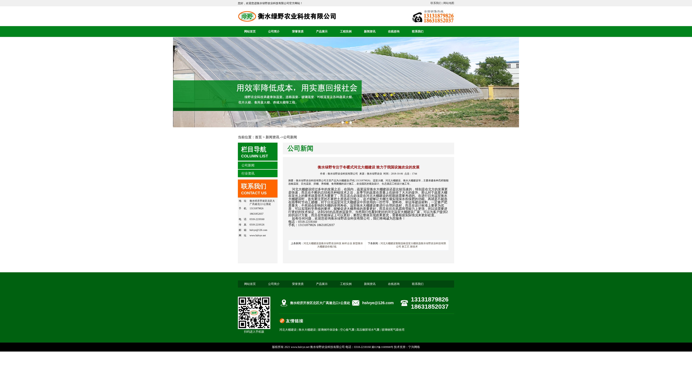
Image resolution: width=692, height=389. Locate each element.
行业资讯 (247, 173)
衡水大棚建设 (307, 329)
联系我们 (417, 31)
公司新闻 (247, 165)
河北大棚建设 (288, 329)
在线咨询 (394, 31)
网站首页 (250, 31)
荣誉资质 (298, 31)
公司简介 (274, 31)
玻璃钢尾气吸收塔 (393, 329)
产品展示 (322, 31)
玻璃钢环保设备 (328, 329)
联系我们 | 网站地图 (442, 3)
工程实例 (346, 31)
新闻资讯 (370, 31)
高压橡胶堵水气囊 (368, 329)
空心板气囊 (347, 329)
